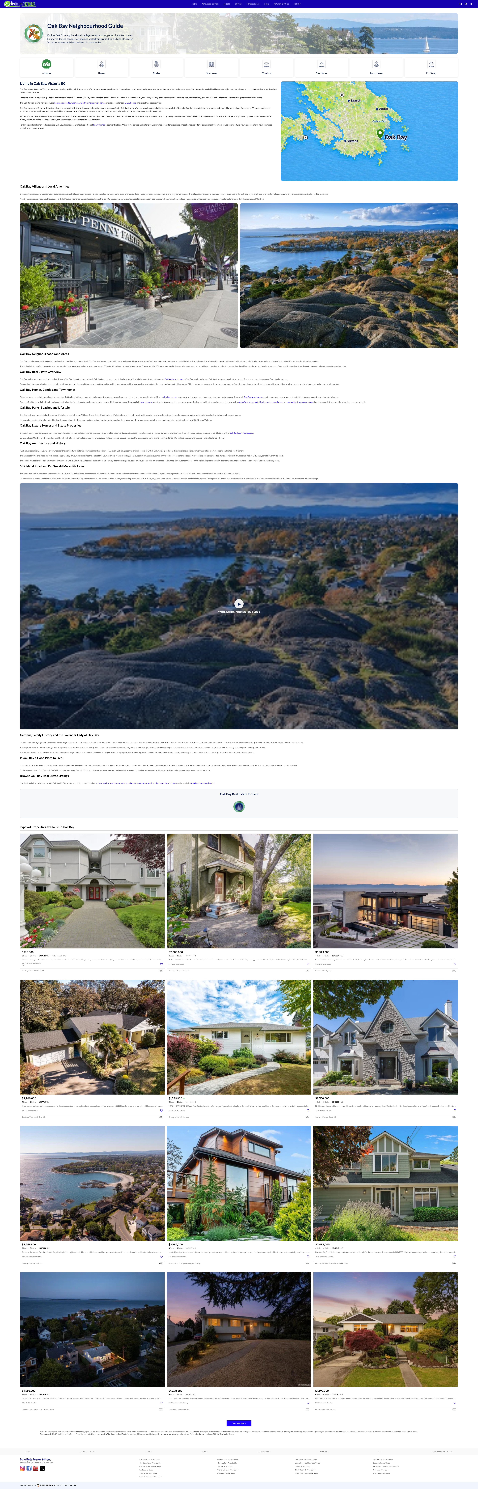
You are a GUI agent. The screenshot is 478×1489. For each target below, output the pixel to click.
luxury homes (130, 103)
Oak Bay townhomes (253, 397)
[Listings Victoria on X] (42, 1468)
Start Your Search (239, 1423)
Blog (266, 4)
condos (64, 103)
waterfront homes (87, 103)
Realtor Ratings (281, 4)
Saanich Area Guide (224, 1466)
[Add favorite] (161, 964)
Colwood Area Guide (381, 1470)
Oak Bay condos (170, 397)
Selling (149, 1452)
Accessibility (58, 1485)
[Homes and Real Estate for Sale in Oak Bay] (239, 806)
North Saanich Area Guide (305, 1470)
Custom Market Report (442, 1452)
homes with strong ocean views (299, 402)
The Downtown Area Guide (149, 1463)
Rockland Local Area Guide (227, 1459)
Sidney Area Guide (302, 1466)
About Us (324, 1452)
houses (57, 103)
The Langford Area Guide (227, 1463)
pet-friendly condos (263, 402)
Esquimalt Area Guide (381, 1463)
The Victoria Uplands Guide (306, 1459)
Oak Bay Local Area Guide (383, 1459)
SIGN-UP (297, 4)
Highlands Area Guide (381, 1473)
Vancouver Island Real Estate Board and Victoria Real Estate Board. (121, 1431)
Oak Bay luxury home (173, 379)
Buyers (238, 4)
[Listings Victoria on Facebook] (29, 1468)
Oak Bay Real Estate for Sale (239, 794)
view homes (100, 103)
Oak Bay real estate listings (202, 783)
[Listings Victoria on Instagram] (22, 1468)
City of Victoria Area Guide (227, 1470)
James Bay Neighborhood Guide (307, 1463)
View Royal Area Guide (148, 1473)
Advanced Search (210, 4)
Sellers (227, 4)
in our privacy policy (409, 1431)
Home (194, 4)
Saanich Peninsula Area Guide (150, 1477)
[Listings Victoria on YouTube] (35, 1468)
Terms (66, 1485)
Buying (205, 1452)
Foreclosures (252, 4)
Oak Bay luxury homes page (241, 433)
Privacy (73, 1485)
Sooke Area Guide (146, 1470)
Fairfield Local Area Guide (149, 1459)
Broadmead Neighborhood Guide (386, 1466)
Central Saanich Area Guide (150, 1466)
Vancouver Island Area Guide (306, 1473)
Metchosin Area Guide (226, 1473)
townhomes (73, 103)
